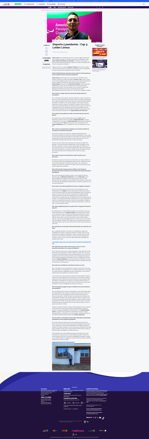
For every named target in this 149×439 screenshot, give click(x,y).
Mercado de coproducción (46, 403)
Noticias (52, 10)
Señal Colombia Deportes (46, 400)
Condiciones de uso (67, 408)
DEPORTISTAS (62, 7)
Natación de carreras (46, 68)
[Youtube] (102, 7)
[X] (99, 7)
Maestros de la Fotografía (71, 1)
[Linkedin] (46, 51)
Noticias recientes (44, 394)
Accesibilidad (75, 408)
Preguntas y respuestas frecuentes (48, 391)
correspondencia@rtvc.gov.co (101, 394)
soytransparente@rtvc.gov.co (92, 413)
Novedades (52, 4)
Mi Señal (42, 401)
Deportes (47, 10)
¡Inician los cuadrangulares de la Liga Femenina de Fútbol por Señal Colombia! (99, 70)
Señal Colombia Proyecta (46, 402)
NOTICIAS (70, 7)
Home (42, 10)
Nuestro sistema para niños (46, 392)
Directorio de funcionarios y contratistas (49, 390)
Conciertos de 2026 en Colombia (106, 1)
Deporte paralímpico (46, 66)
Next (109, 1)
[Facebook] (96, 7)
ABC (55, 7)
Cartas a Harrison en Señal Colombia (58, 1)
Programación (30, 4)
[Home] (8, 4)
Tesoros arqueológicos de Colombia (83, 1)
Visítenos (43, 395)
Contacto (62, 4)
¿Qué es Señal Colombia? (46, 398)
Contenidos (42, 4)
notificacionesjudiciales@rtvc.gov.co (93, 409)
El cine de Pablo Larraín (95, 1)
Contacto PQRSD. (103, 395)
